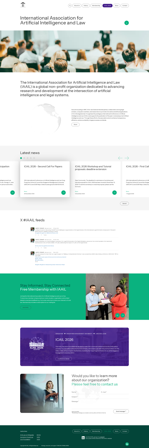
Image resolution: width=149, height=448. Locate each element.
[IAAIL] (23, 5)
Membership (96, 5)
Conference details (63, 359)
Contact (124, 5)
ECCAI (39, 435)
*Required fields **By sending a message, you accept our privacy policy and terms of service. (89, 412)
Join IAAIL (26, 307)
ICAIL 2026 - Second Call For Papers (45, 179)
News (116, 5)
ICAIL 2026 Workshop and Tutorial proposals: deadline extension (96, 179)
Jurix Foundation (25, 439)
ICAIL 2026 (107, 5)
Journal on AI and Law (26, 437)
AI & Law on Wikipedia (27, 435)
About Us (77, 5)
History (86, 5)
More (75, 124)
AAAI (38, 439)
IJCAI (38, 437)
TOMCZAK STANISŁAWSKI (62, 445)
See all (124, 203)
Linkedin (101, 437)
